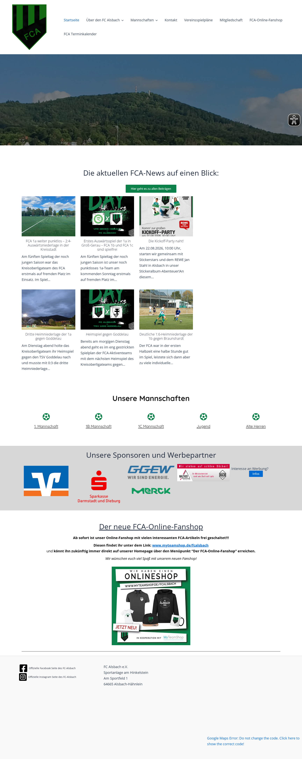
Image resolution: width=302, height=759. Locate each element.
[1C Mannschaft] (151, 416)
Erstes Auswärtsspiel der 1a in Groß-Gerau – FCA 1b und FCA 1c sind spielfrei (107, 245)
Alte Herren (256, 426)
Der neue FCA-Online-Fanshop (151, 526)
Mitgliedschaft (231, 20)
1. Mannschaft (46, 426)
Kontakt (171, 20)
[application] (122, 20)
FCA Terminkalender (80, 34)
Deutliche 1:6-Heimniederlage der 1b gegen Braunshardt (166, 336)
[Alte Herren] (256, 416)
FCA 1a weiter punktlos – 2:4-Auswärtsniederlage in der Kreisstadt (48, 245)
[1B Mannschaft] (98, 416)
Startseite (71, 20)
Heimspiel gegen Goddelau (107, 334)
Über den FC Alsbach (103, 20)
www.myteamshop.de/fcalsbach (180, 545)
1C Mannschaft (151, 426)
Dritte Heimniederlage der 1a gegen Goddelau (48, 336)
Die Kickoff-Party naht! (166, 241)
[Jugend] (203, 416)
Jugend (203, 426)
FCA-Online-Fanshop (266, 20)
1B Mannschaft (99, 426)
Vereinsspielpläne (198, 20)
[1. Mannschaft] (46, 416)
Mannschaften (142, 20)
